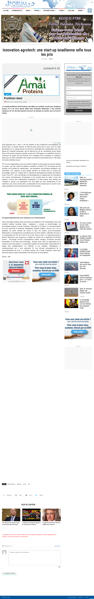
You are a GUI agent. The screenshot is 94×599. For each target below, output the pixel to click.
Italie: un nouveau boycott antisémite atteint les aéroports (86, 181)
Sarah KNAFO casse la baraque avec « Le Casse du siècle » (86, 278)
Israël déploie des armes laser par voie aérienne (85, 265)
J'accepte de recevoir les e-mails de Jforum (78, 101)
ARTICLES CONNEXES (11, 505)
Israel (28, 11)
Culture (71, 11)
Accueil (6, 11)
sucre (24, 484)
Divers (80, 11)
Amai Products (11, 484)
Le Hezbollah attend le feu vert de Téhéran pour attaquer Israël (85, 304)
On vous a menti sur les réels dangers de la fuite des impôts (86, 226)
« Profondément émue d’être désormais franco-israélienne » (85, 196)
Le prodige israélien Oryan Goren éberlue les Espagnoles (85, 252)
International (49, 11)
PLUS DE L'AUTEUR (28, 505)
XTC (29, 484)
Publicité (80, 597)
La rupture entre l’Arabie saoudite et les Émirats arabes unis (86, 239)
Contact (86, 597)
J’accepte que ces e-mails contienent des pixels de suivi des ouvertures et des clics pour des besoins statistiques (80, 105)
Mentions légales (72, 597)
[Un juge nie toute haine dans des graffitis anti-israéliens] (52, 515)
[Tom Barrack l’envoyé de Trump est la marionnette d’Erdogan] (11, 515)
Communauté (17, 11)
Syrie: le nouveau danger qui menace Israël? (86, 291)
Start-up (19, 484)
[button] (90, 11)
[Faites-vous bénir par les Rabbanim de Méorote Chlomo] (47, 28)
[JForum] (47, 4)
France (36, 11)
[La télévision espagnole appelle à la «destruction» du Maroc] (31, 515)
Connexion (57, 546)
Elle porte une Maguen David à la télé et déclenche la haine (85, 212)
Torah (61, 11)
